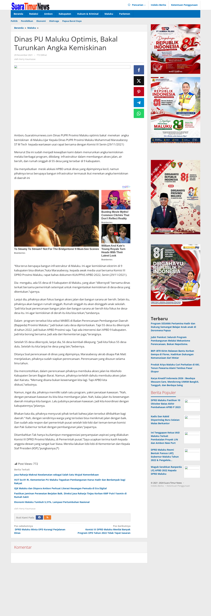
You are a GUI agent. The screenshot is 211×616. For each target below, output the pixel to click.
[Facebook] (39, 517)
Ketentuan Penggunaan (178, 485)
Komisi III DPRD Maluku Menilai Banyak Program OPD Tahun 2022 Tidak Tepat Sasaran (104, 529)
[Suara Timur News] (30, 5)
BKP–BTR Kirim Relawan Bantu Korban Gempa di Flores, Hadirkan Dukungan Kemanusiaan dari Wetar (172, 354)
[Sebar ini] (139, 69)
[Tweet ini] (139, 80)
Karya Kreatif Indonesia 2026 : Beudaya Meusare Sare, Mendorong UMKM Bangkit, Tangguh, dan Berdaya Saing (175, 382)
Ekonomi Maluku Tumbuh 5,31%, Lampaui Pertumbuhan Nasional (52, 502)
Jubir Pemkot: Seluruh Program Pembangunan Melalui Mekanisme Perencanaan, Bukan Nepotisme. (170, 341)
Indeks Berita (157, 485)
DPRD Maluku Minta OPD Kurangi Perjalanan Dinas (39, 529)
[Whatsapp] (139, 113)
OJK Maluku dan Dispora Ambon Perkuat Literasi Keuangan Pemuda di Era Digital (60, 488)
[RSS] (47, 517)
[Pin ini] (139, 91)
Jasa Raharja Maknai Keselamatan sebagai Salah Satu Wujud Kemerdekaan (56, 474)
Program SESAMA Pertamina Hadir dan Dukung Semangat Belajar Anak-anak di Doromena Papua (173, 327)
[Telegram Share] (139, 102)
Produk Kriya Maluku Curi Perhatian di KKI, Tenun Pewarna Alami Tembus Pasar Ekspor (175, 368)
